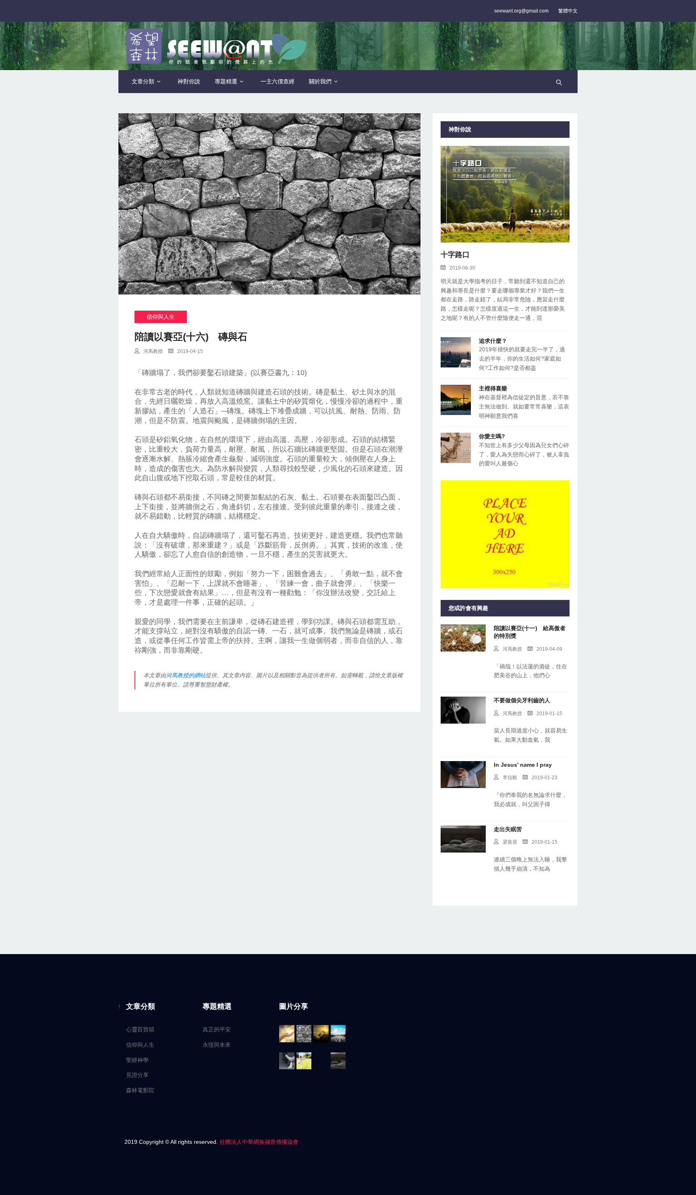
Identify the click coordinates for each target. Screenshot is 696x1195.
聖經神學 (137, 1060)
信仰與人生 (161, 316)
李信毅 (510, 777)
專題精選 (226, 81)
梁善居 (510, 842)
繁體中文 (568, 11)
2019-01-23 (544, 777)
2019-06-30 (462, 268)
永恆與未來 (217, 1044)
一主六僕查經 (277, 81)
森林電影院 (140, 1090)
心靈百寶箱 (140, 1029)
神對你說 (189, 81)
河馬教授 (153, 351)
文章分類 (143, 81)
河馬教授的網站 (185, 675)
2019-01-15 (549, 713)
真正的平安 (217, 1029)
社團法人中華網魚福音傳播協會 (259, 1142)
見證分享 (137, 1075)
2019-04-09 (549, 649)
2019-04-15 (190, 351)
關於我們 (320, 81)
